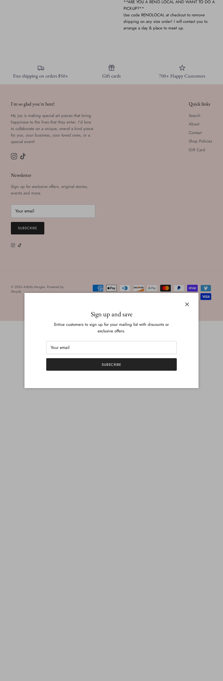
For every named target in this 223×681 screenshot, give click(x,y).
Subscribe (111, 364)
